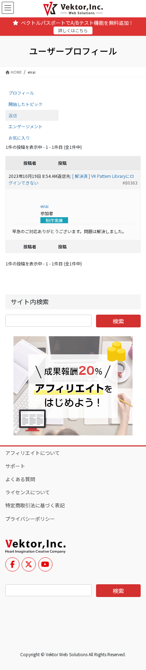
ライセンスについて (27, 492)
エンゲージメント (26, 126)
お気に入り (19, 138)
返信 (13, 115)
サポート (15, 465)
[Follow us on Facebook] (12, 564)
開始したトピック (26, 104)
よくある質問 (20, 479)
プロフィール (21, 93)
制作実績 (54, 220)
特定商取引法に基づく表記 (35, 505)
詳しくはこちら (73, 30)
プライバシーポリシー (30, 518)
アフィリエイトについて (32, 452)
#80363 (130, 183)
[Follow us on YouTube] (45, 564)
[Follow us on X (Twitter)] (29, 564)
